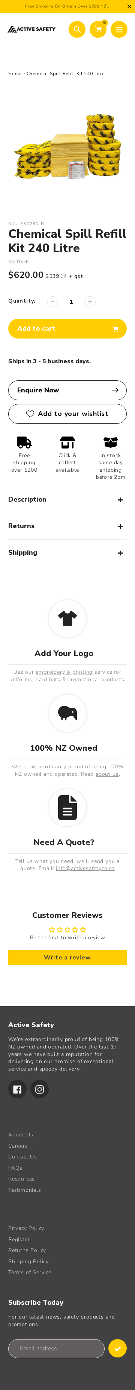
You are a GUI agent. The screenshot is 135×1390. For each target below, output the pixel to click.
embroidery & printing (64, 672)
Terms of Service (29, 1272)
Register (19, 1239)
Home (14, 74)
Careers (18, 1145)
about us (107, 774)
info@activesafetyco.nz (85, 868)
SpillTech (18, 262)
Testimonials (24, 1190)
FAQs (15, 1168)
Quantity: (22, 300)
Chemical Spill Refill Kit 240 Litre (66, 74)
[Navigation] (119, 29)
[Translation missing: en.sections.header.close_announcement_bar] (129, 6)
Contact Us (22, 1156)
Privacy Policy (26, 1228)
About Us (20, 1134)
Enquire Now (38, 390)
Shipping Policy (28, 1261)
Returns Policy (27, 1250)
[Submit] (117, 1348)
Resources (21, 1178)
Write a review (67, 957)
